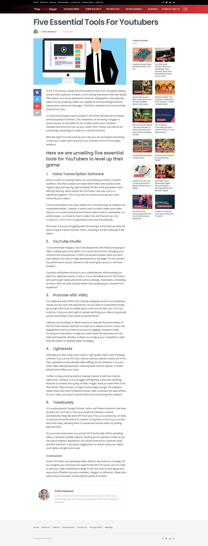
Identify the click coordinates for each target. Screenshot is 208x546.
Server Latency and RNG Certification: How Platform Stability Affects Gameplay (142, 100)
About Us (44, 2)
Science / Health (171, 9)
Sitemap (99, 2)
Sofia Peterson (49, 31)
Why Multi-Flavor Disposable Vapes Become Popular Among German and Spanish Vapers (163, 186)
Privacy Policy (88, 2)
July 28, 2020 (68, 31)
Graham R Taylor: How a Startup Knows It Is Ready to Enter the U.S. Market (142, 184)
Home (35, 2)
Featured (139, 59)
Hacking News (71, 9)
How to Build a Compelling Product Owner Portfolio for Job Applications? (164, 128)
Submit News (63, 2)
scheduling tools (111, 419)
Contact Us (76, 2)
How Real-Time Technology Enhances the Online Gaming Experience (142, 215)
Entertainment (134, 9)
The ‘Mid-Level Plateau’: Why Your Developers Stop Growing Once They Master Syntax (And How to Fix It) (163, 70)
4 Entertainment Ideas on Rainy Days (142, 156)
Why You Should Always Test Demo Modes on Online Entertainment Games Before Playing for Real (142, 130)
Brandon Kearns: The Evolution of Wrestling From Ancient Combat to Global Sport (164, 100)
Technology (113, 9)
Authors (53, 2)
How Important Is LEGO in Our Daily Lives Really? (164, 157)
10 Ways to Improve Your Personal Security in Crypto (164, 213)
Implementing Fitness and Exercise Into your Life (142, 66)
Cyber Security (93, 9)
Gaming (138, 92)
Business (152, 9)
